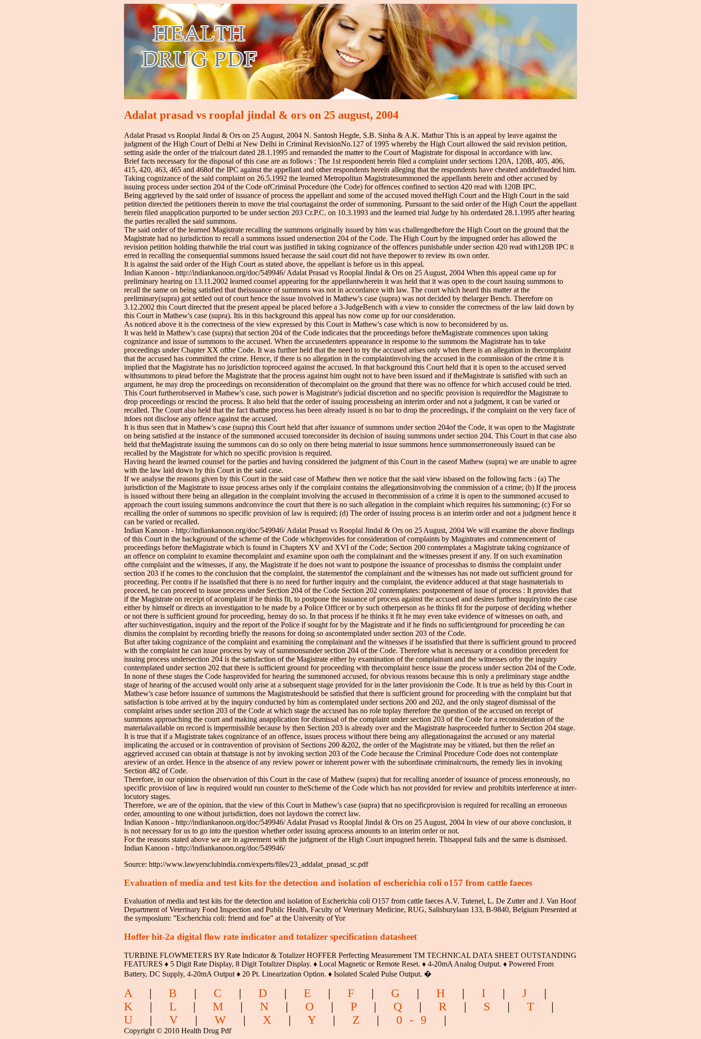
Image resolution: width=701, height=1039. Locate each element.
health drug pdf (253, 46)
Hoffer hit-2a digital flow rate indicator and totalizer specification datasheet (270, 937)
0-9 (415, 1019)
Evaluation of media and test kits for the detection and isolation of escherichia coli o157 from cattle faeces (328, 883)
